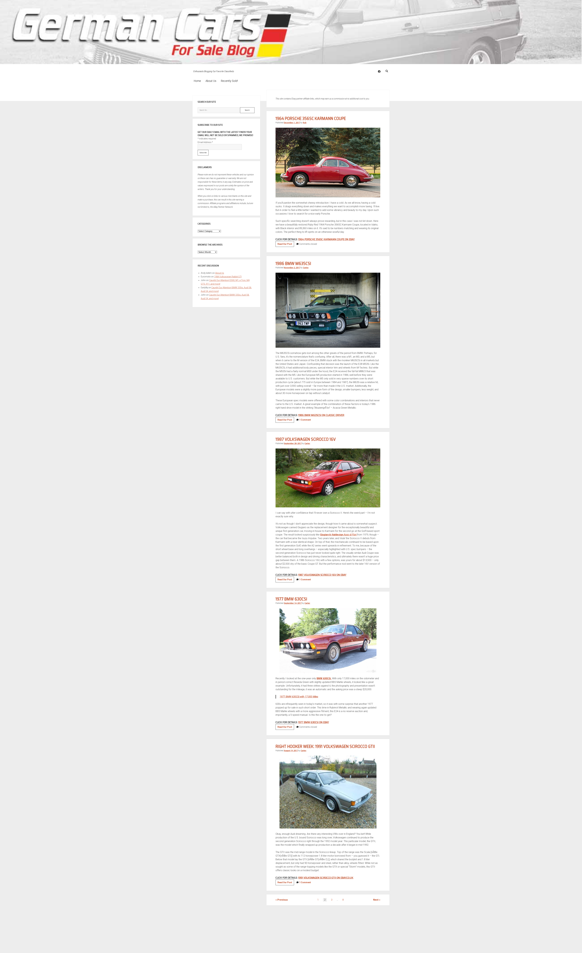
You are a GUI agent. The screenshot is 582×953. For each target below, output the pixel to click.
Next (375, 899)
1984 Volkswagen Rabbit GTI (228, 276)
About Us (211, 80)
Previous (282, 899)
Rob (304, 123)
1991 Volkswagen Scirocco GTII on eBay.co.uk (325, 878)
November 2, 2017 (292, 268)
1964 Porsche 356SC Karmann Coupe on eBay (326, 239)
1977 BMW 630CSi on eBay (313, 722)
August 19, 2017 (291, 751)
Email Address (205, 142)
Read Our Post (286, 245)
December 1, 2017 (292, 123)
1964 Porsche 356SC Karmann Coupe (311, 118)
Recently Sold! (229, 80)
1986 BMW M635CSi (293, 263)
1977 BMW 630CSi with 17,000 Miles (299, 696)
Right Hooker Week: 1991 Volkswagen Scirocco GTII (325, 746)
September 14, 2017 (293, 603)
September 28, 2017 (293, 443)
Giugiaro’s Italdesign (338, 534)
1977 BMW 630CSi (291, 599)
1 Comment (305, 420)
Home (197, 80)
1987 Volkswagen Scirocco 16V (306, 439)
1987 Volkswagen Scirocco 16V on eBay (322, 575)
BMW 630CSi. (324, 678)
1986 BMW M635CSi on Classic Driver (321, 415)
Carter (306, 268)
